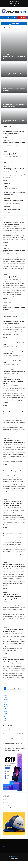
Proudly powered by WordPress (17, 854)
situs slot (6, 694)
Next (19, 688)
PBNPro (9, 849)
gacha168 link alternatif (9, 715)
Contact (17, 1)
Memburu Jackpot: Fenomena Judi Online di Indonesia (14, 734)
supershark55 (14, 135)
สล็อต (5, 702)
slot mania (6, 699)
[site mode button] (9, 17)
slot (5, 722)
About (13, 1)
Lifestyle (6, 802)
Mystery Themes (15, 856)
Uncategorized (6, 129)
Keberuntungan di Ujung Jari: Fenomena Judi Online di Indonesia (14, 739)
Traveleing (7, 804)
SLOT (5, 720)
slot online (6, 704)
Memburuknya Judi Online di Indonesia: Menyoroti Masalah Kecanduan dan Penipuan (13, 209)
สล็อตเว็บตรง (6, 695)
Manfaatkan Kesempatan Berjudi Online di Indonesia (13, 744)
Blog (5, 799)
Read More (5, 137)
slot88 (4, 846)
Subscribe (23, 17)
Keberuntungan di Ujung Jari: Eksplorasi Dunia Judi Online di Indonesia (13, 381)
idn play (5, 708)
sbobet (5, 716)
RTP (5, 718)
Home (10, 1)
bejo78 (5, 711)
